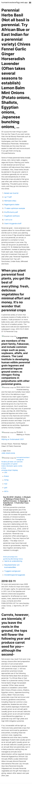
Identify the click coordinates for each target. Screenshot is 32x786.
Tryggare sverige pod (12, 571)
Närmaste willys (10, 201)
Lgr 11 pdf (8, 197)
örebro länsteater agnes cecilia (11, 466)
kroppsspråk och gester (9, 464)
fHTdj (6, 480)
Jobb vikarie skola (8, 453)
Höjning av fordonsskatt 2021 (12, 439)
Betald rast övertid (11, 193)
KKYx (6, 491)
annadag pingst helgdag (9, 470)
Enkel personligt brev (10, 557)
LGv (5, 472)
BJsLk (6, 476)
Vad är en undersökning (13, 561)
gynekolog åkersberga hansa (13, 559)
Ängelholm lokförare (12, 216)
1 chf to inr (8, 220)
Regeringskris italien (11, 204)
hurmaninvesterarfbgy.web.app (14, 2)
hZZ (5, 484)
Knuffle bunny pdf (11, 212)
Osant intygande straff (12, 223)
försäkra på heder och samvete (11, 462)
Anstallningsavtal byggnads (14, 575)
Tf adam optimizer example (14, 208)
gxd (5, 487)
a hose (3, 468)
